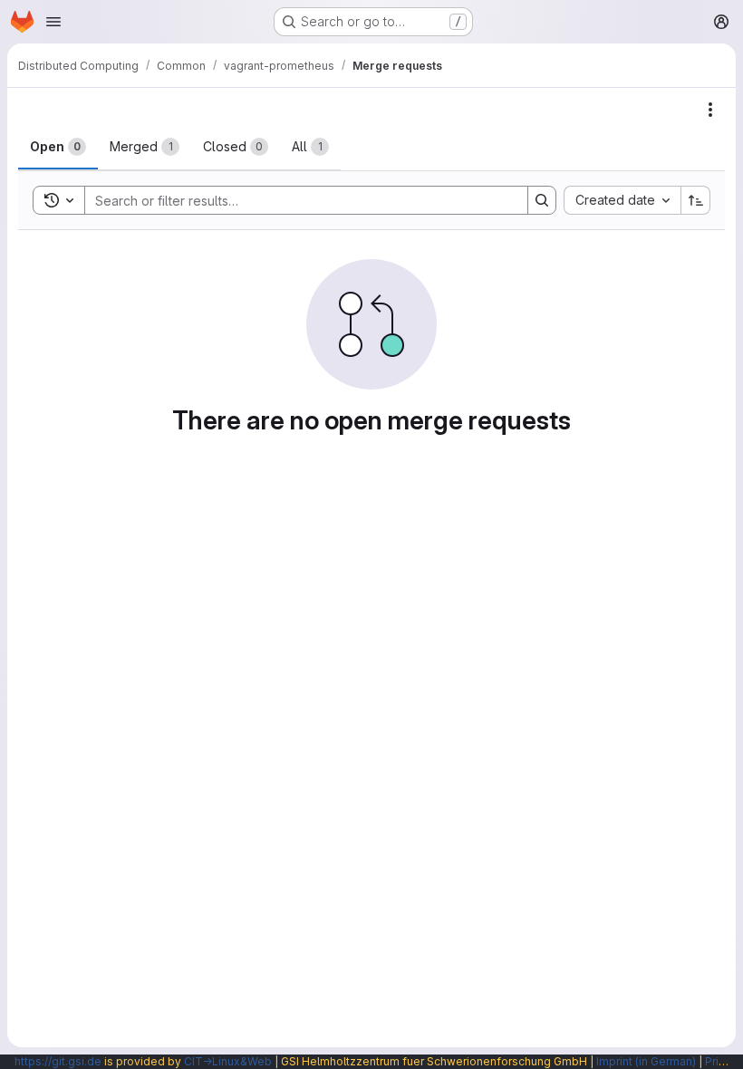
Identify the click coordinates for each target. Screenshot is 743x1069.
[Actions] (710, 109)
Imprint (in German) (646, 1061)
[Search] (541, 200)
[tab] (58, 146)
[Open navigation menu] (53, 21)
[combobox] (622, 200)
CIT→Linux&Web (228, 1061)
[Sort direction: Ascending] (695, 200)
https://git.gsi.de (57, 1061)
